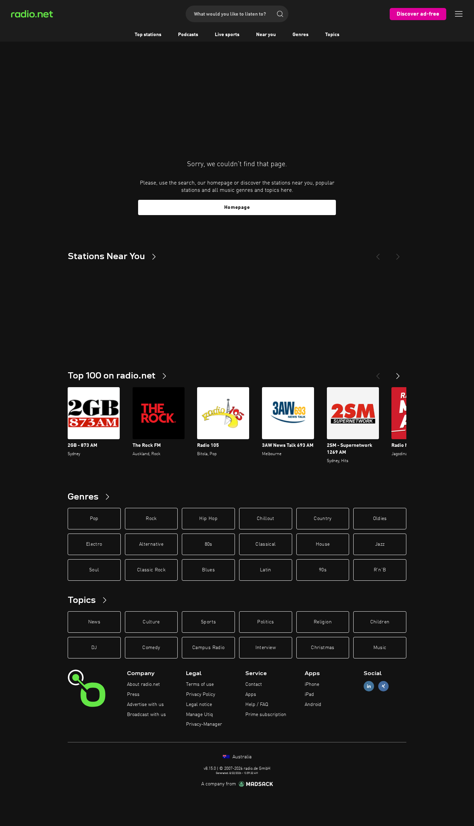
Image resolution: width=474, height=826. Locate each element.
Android (313, 704)
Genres (300, 34)
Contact (253, 684)
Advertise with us (145, 704)
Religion (323, 622)
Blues (208, 570)
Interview (265, 647)
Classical (265, 544)
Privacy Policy (200, 694)
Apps (250, 694)
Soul (94, 570)
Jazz (379, 544)
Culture (151, 622)
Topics (332, 34)
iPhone (312, 684)
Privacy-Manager (204, 724)
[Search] (280, 14)
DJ (94, 647)
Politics (265, 622)
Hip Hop (208, 518)
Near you (266, 34)
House (323, 544)
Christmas (322, 647)
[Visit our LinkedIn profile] (369, 686)
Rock (151, 518)
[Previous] (378, 254)
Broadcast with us (146, 714)
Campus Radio (208, 647)
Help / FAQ (256, 704)
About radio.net (143, 684)
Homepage (237, 207)
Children (380, 622)
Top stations (148, 34)
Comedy (151, 647)
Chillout (265, 518)
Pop (94, 518)
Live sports (227, 34)
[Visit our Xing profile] (383, 686)
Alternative (151, 544)
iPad (309, 694)
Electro (94, 544)
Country (322, 518)
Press (133, 694)
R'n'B (380, 570)
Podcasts (188, 34)
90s (323, 570)
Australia (241, 757)
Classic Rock (151, 570)
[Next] (398, 254)
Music (380, 647)
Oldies (380, 518)
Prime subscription (265, 714)
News (94, 622)
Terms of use (200, 684)
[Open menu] (459, 14)
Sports (208, 622)
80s (208, 544)
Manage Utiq (199, 714)
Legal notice (199, 704)
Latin (265, 570)
